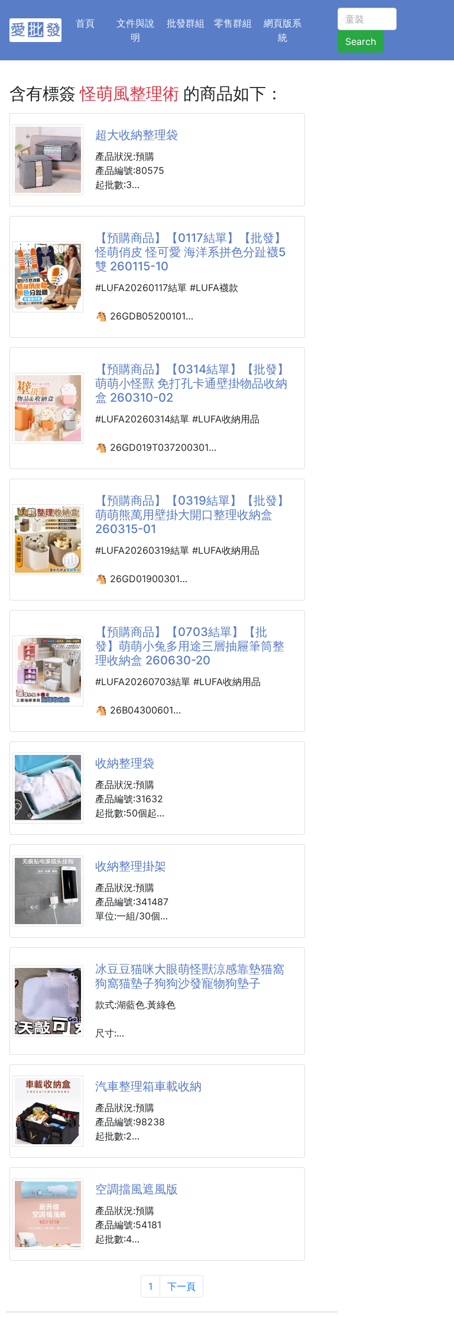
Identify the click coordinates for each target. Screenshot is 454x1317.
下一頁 (181, 1286)
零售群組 (233, 23)
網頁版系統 (282, 30)
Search (360, 41)
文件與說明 (135, 30)
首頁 (92, 23)
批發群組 (186, 23)
